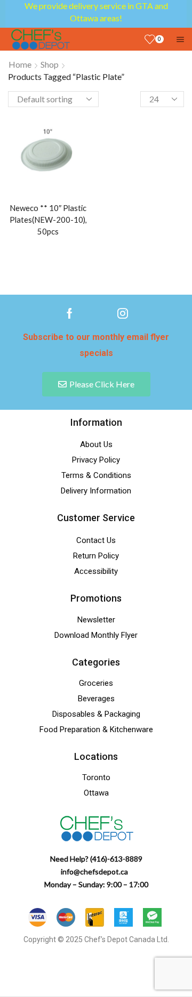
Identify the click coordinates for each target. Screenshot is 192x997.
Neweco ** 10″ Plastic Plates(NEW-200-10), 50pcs (48, 219)
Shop (50, 64)
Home (20, 64)
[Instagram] (122, 313)
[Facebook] (70, 313)
